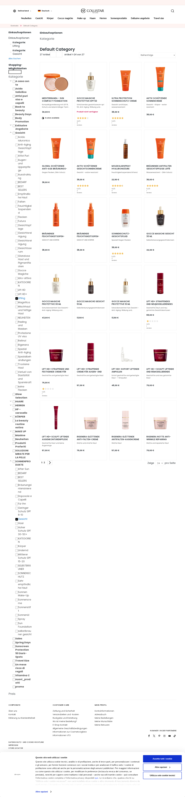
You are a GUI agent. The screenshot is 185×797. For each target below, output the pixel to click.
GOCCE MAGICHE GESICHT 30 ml (160, 235)
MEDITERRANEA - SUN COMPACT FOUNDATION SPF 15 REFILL (54, 101)
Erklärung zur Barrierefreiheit (22, 718)
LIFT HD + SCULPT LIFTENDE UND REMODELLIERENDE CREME (160, 372)
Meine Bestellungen (104, 718)
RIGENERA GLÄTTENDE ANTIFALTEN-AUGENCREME (125, 438)
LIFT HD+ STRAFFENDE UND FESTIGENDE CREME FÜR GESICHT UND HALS (55, 372)
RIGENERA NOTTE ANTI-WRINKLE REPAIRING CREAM (158, 439)
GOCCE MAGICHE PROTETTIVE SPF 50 (87, 99)
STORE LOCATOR (16, 748)
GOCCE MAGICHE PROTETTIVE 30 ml (51, 303)
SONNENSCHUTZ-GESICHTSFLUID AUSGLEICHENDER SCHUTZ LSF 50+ (125, 236)
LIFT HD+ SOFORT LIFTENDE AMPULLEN (125, 370)
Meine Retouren (102, 725)
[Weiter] (49, 462)
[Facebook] (149, 736)
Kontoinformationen (104, 711)
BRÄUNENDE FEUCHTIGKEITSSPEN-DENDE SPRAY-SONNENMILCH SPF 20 (53, 236)
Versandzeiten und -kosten (66, 714)
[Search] (172, 11)
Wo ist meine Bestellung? (65, 721)
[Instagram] (164, 736)
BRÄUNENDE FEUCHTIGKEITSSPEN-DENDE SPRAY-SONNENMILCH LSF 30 (88, 236)
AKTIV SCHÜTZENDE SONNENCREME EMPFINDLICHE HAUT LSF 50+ (158, 101)
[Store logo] (92, 11)
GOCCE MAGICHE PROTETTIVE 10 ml (121, 303)
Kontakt (12, 714)
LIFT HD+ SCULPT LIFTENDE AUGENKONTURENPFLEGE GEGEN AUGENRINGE (55, 439)
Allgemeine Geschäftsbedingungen (70, 728)
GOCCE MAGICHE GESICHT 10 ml (91, 303)
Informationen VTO (62, 735)
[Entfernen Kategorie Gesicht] (11, 52)
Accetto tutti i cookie (162, 759)
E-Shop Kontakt (60, 725)
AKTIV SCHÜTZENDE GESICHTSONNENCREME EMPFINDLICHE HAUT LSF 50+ (89, 169)
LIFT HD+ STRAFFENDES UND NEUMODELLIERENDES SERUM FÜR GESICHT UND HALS (159, 304)
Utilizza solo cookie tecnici (162, 775)
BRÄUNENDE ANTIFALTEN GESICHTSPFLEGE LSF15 (158, 167)
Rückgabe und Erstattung (65, 718)
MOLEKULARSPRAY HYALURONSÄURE (121, 167)
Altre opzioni (41, 791)
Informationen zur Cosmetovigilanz (70, 731)
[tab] (21, 76)
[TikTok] (174, 736)
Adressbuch (100, 714)
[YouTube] (169, 736)
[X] (154, 736)
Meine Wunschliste (103, 721)
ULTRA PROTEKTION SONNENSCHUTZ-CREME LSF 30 (124, 101)
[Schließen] (15, 72)
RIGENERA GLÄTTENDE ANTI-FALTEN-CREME (88, 438)
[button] (22, 11)
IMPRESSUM (13, 745)
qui (96, 778)
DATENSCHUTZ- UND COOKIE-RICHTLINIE (26, 742)
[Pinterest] (159, 736)
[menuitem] (26, 19)
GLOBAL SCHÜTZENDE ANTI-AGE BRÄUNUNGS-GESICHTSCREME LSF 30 (54, 169)
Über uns (13, 711)
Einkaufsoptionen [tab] (51, 32)
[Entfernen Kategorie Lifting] (11, 44)
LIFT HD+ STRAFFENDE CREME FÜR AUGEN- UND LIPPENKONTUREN (89, 372)
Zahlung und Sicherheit (64, 711)
